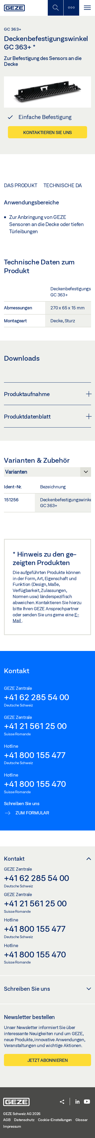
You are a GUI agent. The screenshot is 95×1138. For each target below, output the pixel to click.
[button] (62, 1102)
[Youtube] (87, 1102)
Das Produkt (20, 185)
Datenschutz (24, 1120)
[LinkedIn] (77, 1102)
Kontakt (14, 858)
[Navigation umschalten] (87, 8)
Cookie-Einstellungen (55, 1120)
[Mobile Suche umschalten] (55, 8)
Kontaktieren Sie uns (47, 132)
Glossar (81, 1120)
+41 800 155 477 (34, 755)
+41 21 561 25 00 (35, 726)
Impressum (12, 1126)
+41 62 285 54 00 (36, 697)
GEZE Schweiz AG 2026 (21, 1114)
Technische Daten (67, 185)
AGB (6, 1120)
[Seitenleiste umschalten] (71, 8)
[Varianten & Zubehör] (47, 473)
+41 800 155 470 (35, 783)
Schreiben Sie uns (27, 988)
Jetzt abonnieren (47, 1060)
